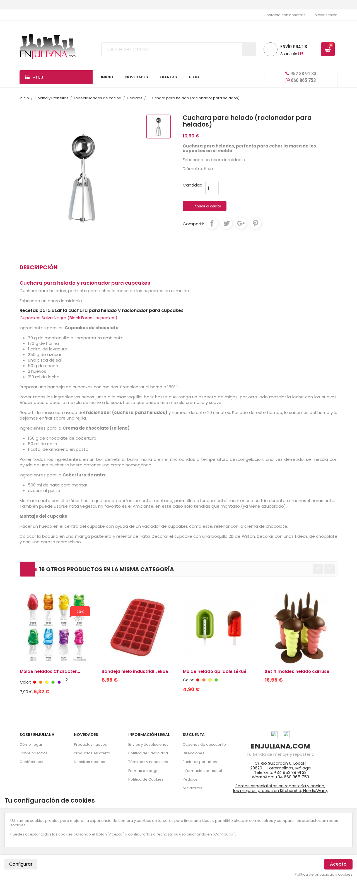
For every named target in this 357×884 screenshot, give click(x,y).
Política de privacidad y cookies (324, 874)
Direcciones (193, 753)
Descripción (39, 267)
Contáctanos (31, 761)
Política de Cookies (145, 779)
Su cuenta (194, 734)
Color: (25, 682)
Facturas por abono (201, 761)
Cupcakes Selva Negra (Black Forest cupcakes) (68, 318)
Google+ (241, 223)
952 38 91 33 (302, 73)
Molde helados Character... (50, 671)
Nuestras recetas (89, 761)
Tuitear (226, 223)
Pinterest (255, 223)
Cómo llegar (31, 744)
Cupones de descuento (204, 744)
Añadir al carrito (205, 206)
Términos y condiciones (150, 761)
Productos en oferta (92, 753)
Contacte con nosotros (284, 15)
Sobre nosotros (34, 753)
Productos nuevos (90, 744)
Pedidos (190, 779)
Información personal (202, 770)
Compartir (212, 223)
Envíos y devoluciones (148, 744)
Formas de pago (143, 770)
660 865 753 (303, 80)
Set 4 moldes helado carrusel (298, 671)
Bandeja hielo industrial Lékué (135, 671)
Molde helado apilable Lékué (215, 671)
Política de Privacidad (148, 753)
